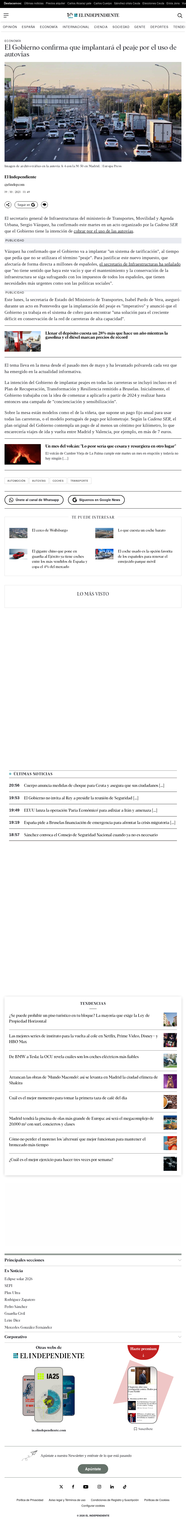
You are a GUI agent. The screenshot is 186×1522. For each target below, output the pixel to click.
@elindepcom (14, 185)
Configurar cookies (93, 1505)
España (28, 27)
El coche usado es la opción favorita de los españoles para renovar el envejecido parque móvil (145, 556)
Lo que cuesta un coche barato (141, 530)
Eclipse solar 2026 (19, 1279)
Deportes (159, 27)
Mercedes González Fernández (28, 1327)
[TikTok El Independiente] (125, 1487)
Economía (49, 27)
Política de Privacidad (30, 1500)
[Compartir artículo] (8, 204)
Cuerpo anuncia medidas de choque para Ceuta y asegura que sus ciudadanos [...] (94, 785)
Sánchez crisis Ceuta (127, 3)
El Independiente (20, 177)
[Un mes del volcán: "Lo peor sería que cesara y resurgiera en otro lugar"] (23, 454)
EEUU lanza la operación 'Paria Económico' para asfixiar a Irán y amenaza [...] (90, 810)
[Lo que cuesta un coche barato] (104, 534)
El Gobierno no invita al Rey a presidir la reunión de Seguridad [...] (81, 798)
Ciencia (101, 27)
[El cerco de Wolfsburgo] (18, 534)
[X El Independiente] (61, 1487)
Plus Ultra (12, 1293)
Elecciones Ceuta (153, 3)
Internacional (76, 27)
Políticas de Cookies (156, 1500)
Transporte (79, 480)
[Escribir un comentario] (44, 204)
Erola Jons (173, 3)
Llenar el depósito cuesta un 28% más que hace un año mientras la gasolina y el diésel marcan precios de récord (106, 335)
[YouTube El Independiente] (85, 1487)
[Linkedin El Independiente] (112, 1487)
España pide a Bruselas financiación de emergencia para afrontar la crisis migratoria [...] (99, 822)
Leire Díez (12, 1320)
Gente (140, 27)
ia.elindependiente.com (49, 1430)
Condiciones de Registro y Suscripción (115, 1500)
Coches (58, 480)
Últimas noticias (34, 3)
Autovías (39, 480)
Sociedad (121, 27)
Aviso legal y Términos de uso (67, 1500)
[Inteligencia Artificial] (48, 1421)
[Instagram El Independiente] (99, 1487)
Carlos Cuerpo (103, 3)
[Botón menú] (6, 15)
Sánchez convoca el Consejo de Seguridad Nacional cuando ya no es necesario (91, 834)
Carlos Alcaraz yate (79, 3)
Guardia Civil (15, 1313)
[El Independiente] (93, 15)
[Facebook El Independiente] (73, 1487)
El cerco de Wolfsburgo (50, 530)
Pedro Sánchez (16, 1306)
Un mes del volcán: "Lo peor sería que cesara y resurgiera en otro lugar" (110, 446)
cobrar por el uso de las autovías (103, 230)
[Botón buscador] (180, 15)
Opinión (10, 27)
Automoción (16, 480)
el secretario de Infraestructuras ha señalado (140, 263)
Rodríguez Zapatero (20, 1299)
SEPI (8, 1286)
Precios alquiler (55, 3)
